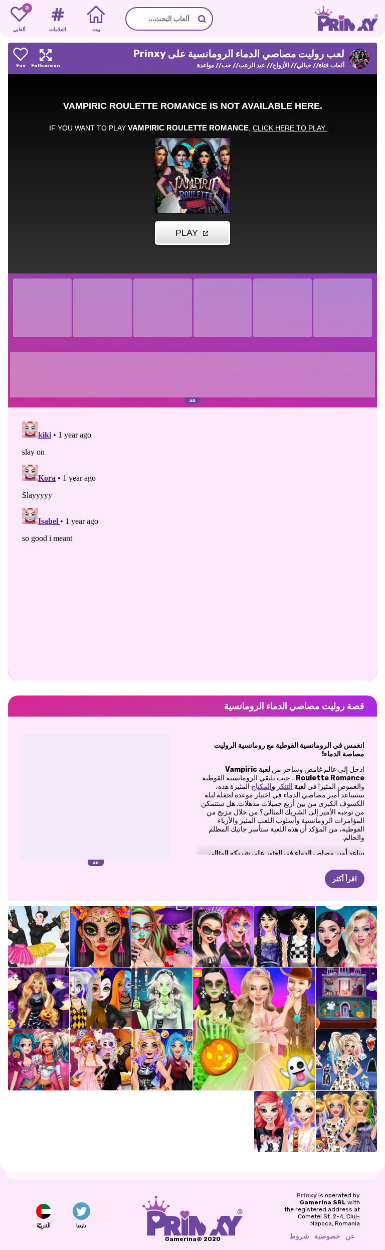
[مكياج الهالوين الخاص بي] (346, 1121)
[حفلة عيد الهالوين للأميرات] (38, 1059)
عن (350, 1236)
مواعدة (205, 65)
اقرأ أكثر (344, 879)
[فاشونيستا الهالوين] (346, 1059)
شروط (299, 1236)
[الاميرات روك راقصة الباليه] (38, 936)
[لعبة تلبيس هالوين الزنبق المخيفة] (161, 998)
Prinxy (306, 1195)
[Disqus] (192, 543)
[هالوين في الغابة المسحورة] (38, 998)
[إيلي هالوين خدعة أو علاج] (161, 1059)
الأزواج (281, 65)
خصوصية (327, 1236)
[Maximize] (45, 58)
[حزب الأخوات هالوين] (100, 1059)
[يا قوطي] (223, 936)
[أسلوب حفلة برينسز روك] (284, 1121)
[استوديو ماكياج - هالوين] (161, 936)
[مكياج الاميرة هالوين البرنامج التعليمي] (100, 998)
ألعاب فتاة (331, 65)
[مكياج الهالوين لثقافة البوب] (346, 936)
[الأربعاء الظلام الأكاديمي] (284, 936)
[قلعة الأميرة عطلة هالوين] (346, 998)
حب (226, 65)
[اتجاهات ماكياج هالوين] (100, 936)
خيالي (304, 65)
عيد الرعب (252, 65)
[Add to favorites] (20, 58)
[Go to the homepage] (350, 19)
